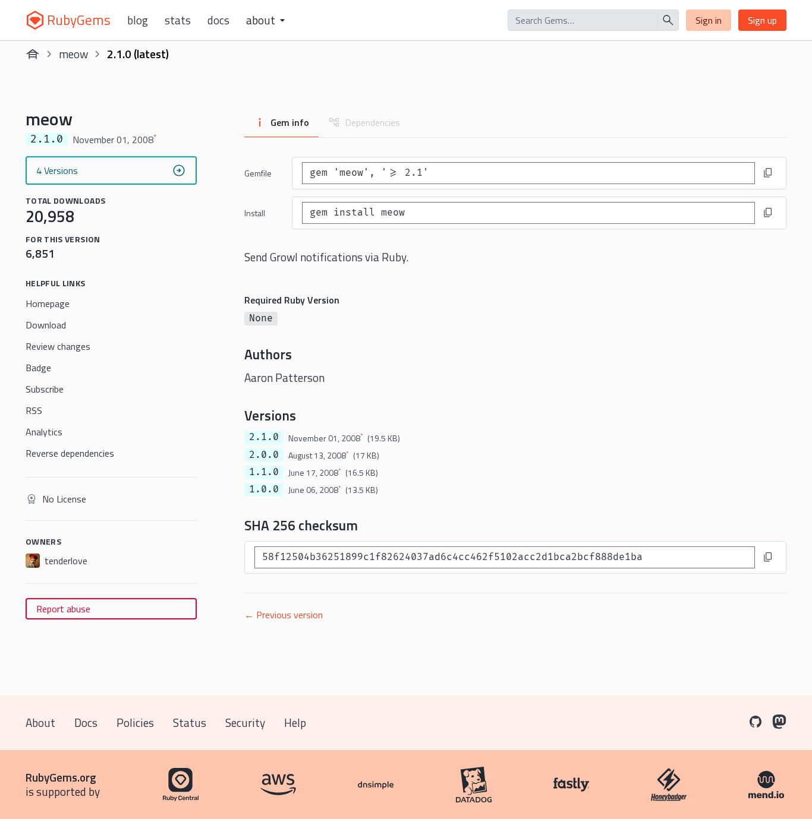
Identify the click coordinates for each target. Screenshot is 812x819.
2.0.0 (264, 455)
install (254, 213)
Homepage (48, 303)
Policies (135, 722)
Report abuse (63, 609)
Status (189, 722)
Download (46, 325)
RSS (34, 410)
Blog (137, 20)
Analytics (44, 432)
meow (73, 53)
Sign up (762, 20)
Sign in (708, 20)
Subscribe (45, 389)
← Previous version (283, 615)
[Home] (32, 54)
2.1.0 (264, 437)
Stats (178, 20)
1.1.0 (264, 472)
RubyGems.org (61, 777)
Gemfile (258, 173)
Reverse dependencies (70, 453)
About (40, 722)
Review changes (58, 346)
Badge (38, 368)
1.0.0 (264, 489)
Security (245, 722)
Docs (218, 20)
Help (295, 722)
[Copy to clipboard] (768, 173)
